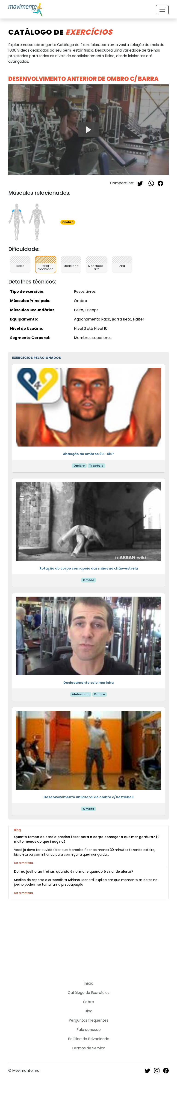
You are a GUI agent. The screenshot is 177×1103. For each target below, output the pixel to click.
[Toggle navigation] (162, 9)
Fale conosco (89, 1029)
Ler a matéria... (24, 863)
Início (88, 983)
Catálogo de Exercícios (88, 992)
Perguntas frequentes (88, 1020)
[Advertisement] (88, 937)
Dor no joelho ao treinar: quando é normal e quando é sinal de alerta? (73, 871)
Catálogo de (60, 32)
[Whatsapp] (151, 183)
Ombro (79, 466)
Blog (88, 1011)
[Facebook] (160, 183)
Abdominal (80, 694)
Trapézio (96, 466)
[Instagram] (156, 1070)
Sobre (88, 1001)
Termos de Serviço (88, 1048)
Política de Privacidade (88, 1038)
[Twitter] (140, 183)
